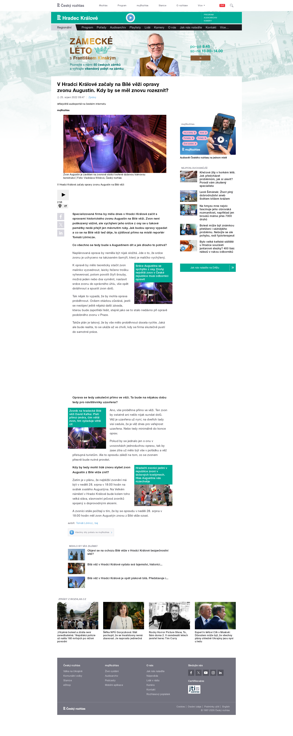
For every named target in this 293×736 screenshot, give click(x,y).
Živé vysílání (189, 144)
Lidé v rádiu (153, 680)
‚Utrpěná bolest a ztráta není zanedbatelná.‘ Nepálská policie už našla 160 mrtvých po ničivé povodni (76, 637)
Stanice (162, 5)
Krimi (202, 133)
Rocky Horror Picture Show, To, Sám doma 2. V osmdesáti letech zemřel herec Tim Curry (168, 635)
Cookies (181, 706)
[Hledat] (232, 5)
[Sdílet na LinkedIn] (60, 233)
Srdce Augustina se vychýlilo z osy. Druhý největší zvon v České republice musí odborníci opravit (152, 272)
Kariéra (150, 685)
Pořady (101, 27)
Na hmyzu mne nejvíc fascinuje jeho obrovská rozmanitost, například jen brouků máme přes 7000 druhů (217, 212)
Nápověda (152, 675)
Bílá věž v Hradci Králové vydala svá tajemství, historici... (125, 564)
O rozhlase (182, 5)
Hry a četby (188, 133)
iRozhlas (103, 5)
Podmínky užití (211, 706)
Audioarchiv (210, 18)
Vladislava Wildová (94, 177)
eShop (67, 685)
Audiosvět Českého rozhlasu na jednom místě (203, 157)
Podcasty (110, 680)
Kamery (208, 21)
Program (122, 5)
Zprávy (92, 97)
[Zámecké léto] (146, 53)
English (226, 706)
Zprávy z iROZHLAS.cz (72, 599)
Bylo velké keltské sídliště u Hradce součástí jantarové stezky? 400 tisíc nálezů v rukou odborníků (217, 246)
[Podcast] (60, 206)
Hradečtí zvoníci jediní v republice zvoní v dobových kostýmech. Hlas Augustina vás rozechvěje (151, 474)
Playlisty (135, 27)
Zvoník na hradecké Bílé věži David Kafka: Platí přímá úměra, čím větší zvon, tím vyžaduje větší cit (85, 417)
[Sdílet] (65, 206)
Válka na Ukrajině (72, 671)
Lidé (147, 27)
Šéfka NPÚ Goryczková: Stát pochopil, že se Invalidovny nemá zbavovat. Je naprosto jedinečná (123, 635)
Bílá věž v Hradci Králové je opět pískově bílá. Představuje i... (127, 578)
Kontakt (211, 27)
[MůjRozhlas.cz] (63, 110)
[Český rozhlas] (70, 5)
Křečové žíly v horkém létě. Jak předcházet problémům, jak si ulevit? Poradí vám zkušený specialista (217, 179)
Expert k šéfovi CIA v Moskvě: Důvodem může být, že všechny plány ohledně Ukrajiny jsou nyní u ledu (214, 637)
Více (224, 27)
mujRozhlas (142, 5)
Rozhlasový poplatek (158, 694)
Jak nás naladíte (191, 27)
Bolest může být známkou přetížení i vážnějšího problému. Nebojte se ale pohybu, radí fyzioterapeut (217, 230)
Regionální (64, 27)
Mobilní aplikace (114, 685)
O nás (172, 27)
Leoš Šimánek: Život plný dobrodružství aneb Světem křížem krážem (216, 195)
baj (96, 523)
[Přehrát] (63, 195)
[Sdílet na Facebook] (60, 216)
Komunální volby (72, 675)
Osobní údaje (194, 706)
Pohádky (187, 138)
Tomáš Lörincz (84, 523)
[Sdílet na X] (60, 224)
